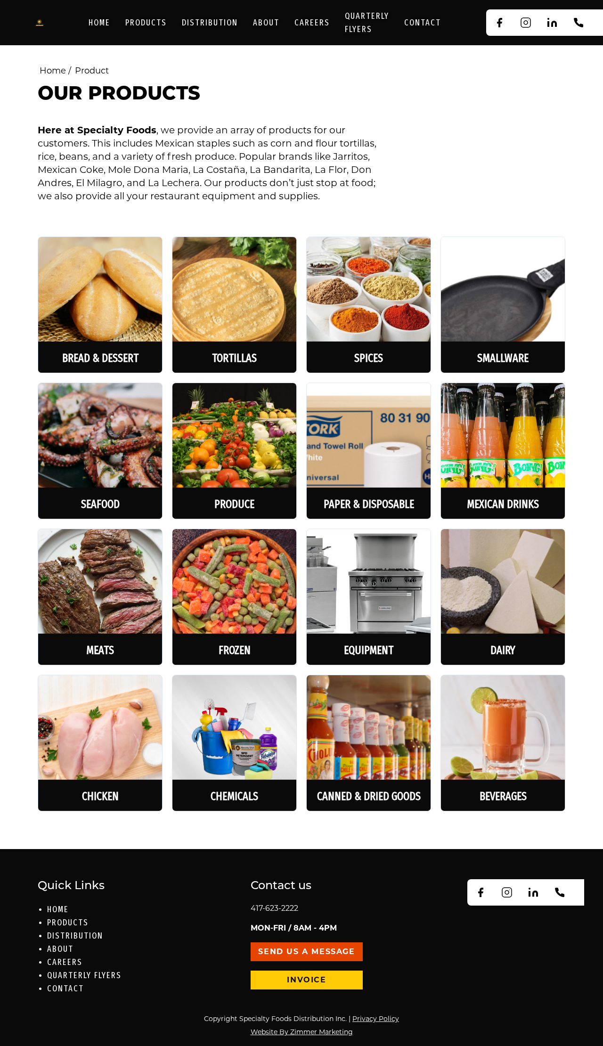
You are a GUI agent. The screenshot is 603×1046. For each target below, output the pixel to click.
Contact (422, 22)
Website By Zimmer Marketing (302, 1032)
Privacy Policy (375, 1018)
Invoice (306, 979)
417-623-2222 (274, 908)
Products (146, 22)
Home (99, 22)
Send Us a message (306, 951)
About (266, 22)
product (92, 70)
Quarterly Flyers (367, 22)
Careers (312, 22)
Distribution (210, 22)
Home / (55, 70)
